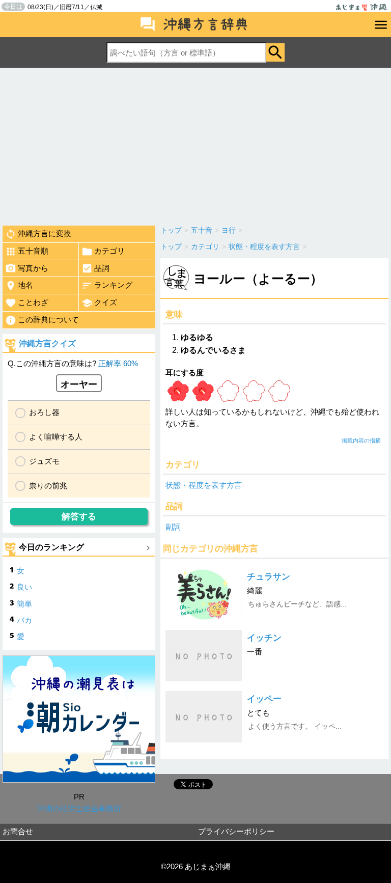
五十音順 (33, 250)
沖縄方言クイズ (47, 343)
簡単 (24, 603)
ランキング (113, 285)
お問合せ (18, 831)
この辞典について (48, 319)
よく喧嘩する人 (55, 436)
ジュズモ (44, 461)
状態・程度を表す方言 (203, 485)
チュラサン (268, 577)
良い (24, 587)
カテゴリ (109, 250)
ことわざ (33, 302)
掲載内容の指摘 (361, 440)
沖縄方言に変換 (44, 233)
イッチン (264, 638)
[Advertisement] (195, 144)
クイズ (105, 302)
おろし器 (44, 412)
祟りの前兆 (48, 485)
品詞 (101, 268)
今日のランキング (51, 547)
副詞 (173, 526)
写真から (33, 268)
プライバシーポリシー (236, 831)
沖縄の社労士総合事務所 (79, 808)
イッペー (264, 699)
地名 (25, 285)
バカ (24, 620)
